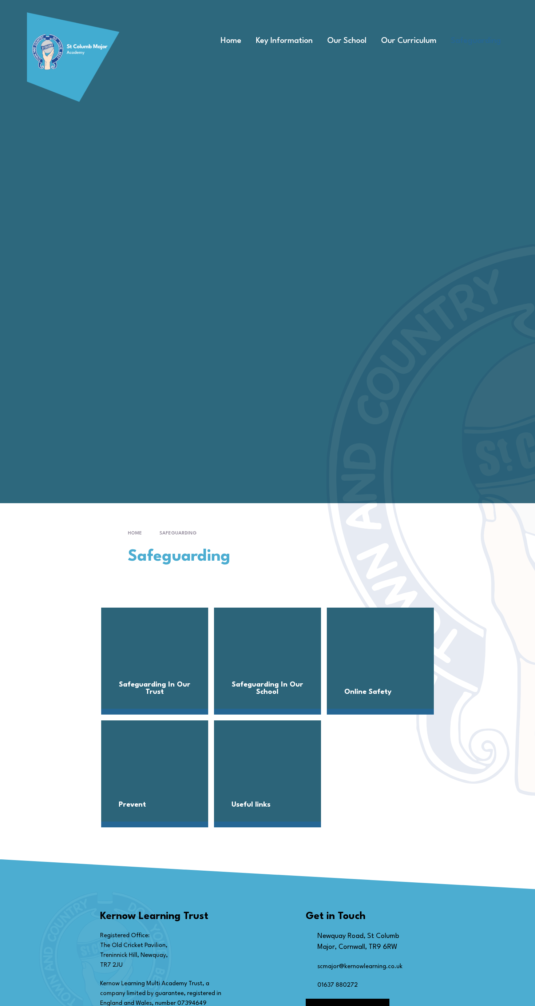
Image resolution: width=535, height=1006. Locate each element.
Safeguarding (178, 533)
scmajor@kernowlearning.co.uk (360, 966)
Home (135, 533)
